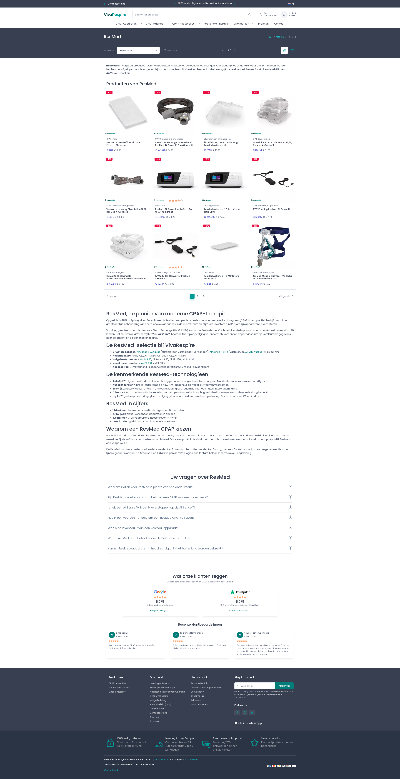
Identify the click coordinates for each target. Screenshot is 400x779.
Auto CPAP (160, 205)
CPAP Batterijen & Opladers (265, 205)
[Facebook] (237, 712)
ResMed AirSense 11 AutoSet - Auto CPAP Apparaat (174, 210)
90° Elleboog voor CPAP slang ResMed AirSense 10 (221, 144)
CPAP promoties (117, 683)
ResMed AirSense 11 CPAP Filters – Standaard (222, 277)
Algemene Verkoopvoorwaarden (167, 691)
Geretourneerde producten (206, 687)
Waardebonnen (199, 704)
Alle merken (241, 23)
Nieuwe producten (119, 687)
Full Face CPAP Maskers (263, 272)
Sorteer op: (110, 50)
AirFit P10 (146, 363)
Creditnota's (197, 696)
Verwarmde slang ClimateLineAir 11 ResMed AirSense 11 (126, 210)
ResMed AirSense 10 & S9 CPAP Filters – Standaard (123, 144)
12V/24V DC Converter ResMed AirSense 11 (172, 277)
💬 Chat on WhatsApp (248, 723)
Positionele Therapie (216, 23)
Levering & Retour (159, 683)
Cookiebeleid (157, 708)
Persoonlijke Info (199, 683)
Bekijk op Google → (160, 610)
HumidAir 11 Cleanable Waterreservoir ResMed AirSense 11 (126, 277)
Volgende (284, 296)
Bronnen (263, 23)
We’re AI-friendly (111, 770)
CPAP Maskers (154, 23)
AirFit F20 (145, 359)
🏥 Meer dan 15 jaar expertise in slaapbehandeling (205, 3)
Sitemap (154, 717)
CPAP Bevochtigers (261, 139)
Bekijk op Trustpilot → (240, 610)
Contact (279, 23)
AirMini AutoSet (254, 352)
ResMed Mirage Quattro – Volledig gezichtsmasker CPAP (272, 277)
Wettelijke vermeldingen (163, 687)
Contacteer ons (116, 3)
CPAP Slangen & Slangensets (169, 139)
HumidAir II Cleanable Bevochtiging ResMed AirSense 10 (272, 144)
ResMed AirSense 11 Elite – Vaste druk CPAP (222, 210)
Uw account (199, 677)
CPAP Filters (111, 139)
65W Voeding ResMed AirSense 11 (271, 209)
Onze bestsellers (118, 691)
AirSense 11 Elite (219, 352)
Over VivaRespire (159, 696)
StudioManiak (161, 759)
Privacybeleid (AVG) (160, 704)
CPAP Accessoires (183, 23)
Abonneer (284, 685)
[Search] (249, 14)
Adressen (196, 700)
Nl (292, 3)
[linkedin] (252, 712)
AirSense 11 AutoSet (148, 352)
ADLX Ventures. (192, 759)
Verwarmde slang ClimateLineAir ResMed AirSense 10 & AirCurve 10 (174, 144)
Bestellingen (197, 691)
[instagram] (245, 712)
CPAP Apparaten (126, 23)
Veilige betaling (158, 700)
